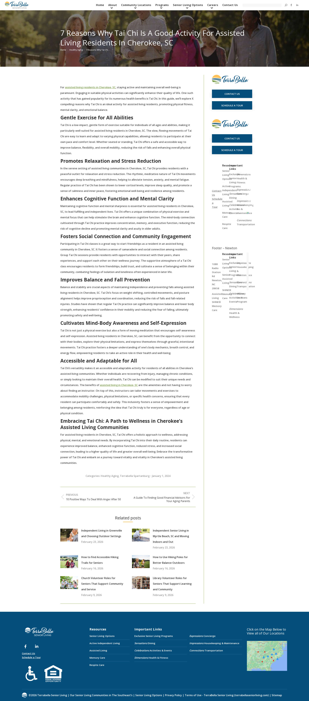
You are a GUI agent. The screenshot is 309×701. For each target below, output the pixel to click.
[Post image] (69, 535)
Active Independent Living (104, 643)
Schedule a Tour (31, 657)
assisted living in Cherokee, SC (119, 385)
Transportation (246, 222)
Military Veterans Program (242, 297)
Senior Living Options (102, 636)
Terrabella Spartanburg (135, 476)
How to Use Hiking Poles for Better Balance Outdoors (170, 560)
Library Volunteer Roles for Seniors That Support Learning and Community (172, 583)
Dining (235, 195)
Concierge (243, 191)
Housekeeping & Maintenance (214, 643)
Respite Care (96, 665)
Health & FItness (243, 178)
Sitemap (276, 695)
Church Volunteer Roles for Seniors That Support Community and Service (102, 583)
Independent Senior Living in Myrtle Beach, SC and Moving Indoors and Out (171, 536)
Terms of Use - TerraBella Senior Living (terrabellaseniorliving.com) (227, 695)
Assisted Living (98, 650)
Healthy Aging (110, 476)
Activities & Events (153, 650)
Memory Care (97, 657)
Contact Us (28, 653)
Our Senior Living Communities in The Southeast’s (101, 695)
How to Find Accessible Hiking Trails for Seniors (99, 560)
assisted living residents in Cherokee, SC (90, 87)
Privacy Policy (173, 695)
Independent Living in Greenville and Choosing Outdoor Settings (101, 533)
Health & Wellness (236, 313)
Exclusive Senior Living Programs (235, 180)
